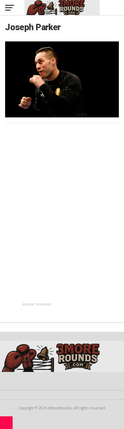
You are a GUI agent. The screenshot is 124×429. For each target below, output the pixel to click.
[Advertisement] (78, 218)
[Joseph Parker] (62, 115)
